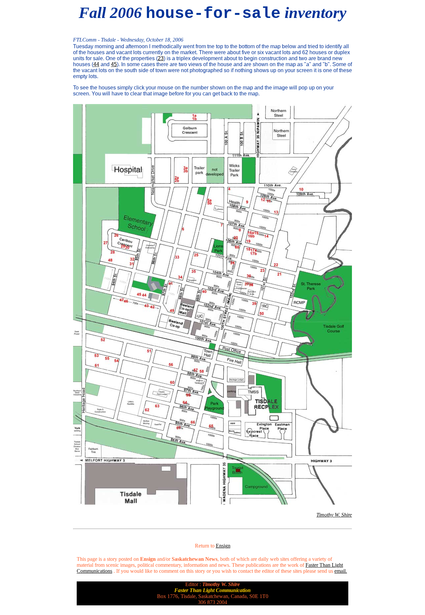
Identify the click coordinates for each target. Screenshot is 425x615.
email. (340, 571)
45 (114, 64)
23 (161, 58)
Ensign (223, 546)
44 (96, 64)
